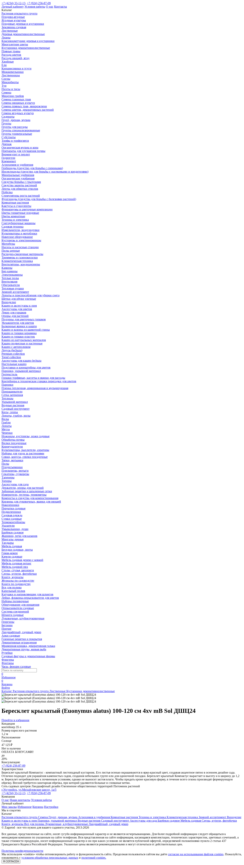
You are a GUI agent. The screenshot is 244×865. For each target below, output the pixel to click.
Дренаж (7, 144)
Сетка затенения (12, 395)
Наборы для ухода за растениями (23, 453)
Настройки (51, 806)
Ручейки (7, 652)
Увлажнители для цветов (18, 322)
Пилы (5, 463)
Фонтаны (8, 663)
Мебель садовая (12, 546)
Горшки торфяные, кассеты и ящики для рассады (33, 377)
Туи (4, 85)
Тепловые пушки (13, 288)
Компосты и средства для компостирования (30, 498)
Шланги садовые (13, 615)
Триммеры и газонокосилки (20, 257)
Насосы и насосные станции (20, 247)
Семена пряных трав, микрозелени (24, 106)
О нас (49, 6)
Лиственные (10, 30)
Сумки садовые (12, 518)
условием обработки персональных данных (49, 857)
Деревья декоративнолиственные (23, 34)
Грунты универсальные (17, 133)
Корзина (37, 806)
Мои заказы (9, 806)
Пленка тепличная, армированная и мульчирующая (35, 388)
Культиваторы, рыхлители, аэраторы (25, 450)
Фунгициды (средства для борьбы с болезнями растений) (39, 199)
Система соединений (15, 611)
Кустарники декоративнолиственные (26, 47)
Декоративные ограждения (19, 642)
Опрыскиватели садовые (18, 608)
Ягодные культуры (14, 20)
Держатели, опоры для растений (23, 487)
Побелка (7, 192)
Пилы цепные (11, 250)
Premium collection (13, 353)
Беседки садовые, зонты (17, 549)
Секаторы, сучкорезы (15, 474)
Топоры (7, 481)
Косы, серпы (10, 412)
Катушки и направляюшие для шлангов (27, 594)
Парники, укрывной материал (21, 371)
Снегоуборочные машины (18, 223)
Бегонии (7, 625)
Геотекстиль (9, 374)
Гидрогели (8, 157)
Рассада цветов (11, 54)
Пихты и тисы (11, 89)
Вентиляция (9, 281)
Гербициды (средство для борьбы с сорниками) (32, 168)
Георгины (8, 621)
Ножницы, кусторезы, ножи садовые (26, 436)
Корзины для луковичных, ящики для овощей (31, 501)
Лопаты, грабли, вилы (16, 415)
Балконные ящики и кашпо (19, 326)
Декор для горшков (14, 312)
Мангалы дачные (13, 539)
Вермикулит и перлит (16, 154)
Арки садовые (11, 635)
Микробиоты (10, 82)
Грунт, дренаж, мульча (16, 120)
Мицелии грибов (13, 96)
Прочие (6, 628)
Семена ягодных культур (18, 113)
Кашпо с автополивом (16, 346)
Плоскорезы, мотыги (15, 470)
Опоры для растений (15, 316)
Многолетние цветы (15, 44)
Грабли (6, 422)
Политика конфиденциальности (22, 850)
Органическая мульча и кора (20, 147)
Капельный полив (13, 591)
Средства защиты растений (19, 185)
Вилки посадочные (14, 443)
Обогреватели (11, 285)
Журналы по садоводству (18, 580)
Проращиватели (12, 391)
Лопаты (7, 426)
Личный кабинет (13, 6)
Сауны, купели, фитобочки (19, 573)
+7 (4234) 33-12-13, (14, 3)
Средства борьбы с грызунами (21, 182)
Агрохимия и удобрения (17, 164)
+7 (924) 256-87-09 (39, 3)
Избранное (25, 806)
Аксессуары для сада (15, 484)
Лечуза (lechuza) (12, 350)
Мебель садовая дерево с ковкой (22, 560)
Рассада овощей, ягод (15, 58)
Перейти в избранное (15, 720)
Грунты (6, 123)
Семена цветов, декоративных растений (28, 109)
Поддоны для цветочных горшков (24, 319)
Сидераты (8, 116)
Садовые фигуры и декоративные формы (28, 656)
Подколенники (11, 511)
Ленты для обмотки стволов (20, 188)
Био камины (10, 271)
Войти (6, 687)
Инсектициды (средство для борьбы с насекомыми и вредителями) (45, 171)
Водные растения (13, 405)
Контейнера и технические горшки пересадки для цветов (39, 381)
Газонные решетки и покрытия (22, 639)
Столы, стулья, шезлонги (18, 570)
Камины (7, 267)
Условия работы (34, 6)
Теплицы (7, 398)
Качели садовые (12, 556)
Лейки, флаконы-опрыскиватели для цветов (30, 597)
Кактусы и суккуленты (16, 206)
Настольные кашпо (14, 364)
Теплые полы (10, 278)
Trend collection (11, 357)
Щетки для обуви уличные (19, 298)
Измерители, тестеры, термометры (24, 494)
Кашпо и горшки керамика (19, 333)
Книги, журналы (12, 577)
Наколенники (10, 505)
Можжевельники (13, 72)
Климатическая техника (17, 261)
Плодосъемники (12, 467)
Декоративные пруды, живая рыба (24, 649)
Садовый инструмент (16, 408)
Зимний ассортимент (15, 291)
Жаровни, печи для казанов (19, 536)
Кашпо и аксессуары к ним (19, 305)
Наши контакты (20, 800)
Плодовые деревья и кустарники (23, 23)
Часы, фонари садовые (16, 666)
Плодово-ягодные (13, 17)
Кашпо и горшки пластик (18, 336)
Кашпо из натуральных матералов (24, 340)
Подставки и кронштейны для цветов (26, 367)
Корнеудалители (12, 446)
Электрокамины (12, 274)
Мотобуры (8, 243)
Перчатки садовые (14, 508)
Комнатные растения (15, 202)
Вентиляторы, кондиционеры (21, 264)
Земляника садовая (14, 27)
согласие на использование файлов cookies (195, 854)
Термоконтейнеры (13, 522)
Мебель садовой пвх (15, 566)
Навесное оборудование (17, 236)
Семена (6, 92)
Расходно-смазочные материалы (22, 254)
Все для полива (12, 587)
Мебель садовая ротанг (16, 563)
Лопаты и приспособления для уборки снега (30, 295)
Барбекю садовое (13, 532)
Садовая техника (12, 226)
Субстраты (9, 137)
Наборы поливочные (15, 601)
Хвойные (8, 61)
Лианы (6, 37)
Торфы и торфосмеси (15, 140)
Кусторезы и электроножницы (21, 240)
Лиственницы (11, 75)
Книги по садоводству (16, 584)
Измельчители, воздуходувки (20, 230)
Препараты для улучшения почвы (23, 151)
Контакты (60, 6)
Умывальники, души (15, 529)
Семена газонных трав (16, 99)
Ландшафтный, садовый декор (21, 632)
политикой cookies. (93, 857)
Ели (4, 65)
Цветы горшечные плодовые (20, 212)
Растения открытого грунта (19, 13)
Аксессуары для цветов (17, 309)
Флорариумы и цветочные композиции (27, 209)
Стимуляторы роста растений (21, 195)
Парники (7, 384)
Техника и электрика (15, 219)
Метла (6, 429)
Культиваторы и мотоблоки (19, 233)
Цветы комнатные (13, 216)
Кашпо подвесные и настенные (22, 343)
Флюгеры (8, 659)
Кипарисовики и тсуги (16, 68)
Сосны (6, 78)
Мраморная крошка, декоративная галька (28, 646)
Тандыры (8, 542)
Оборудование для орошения (20, 604)
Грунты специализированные (21, 130)
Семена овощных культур (18, 102)
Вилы (5, 419)
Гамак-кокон (10, 553)
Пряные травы (11, 51)
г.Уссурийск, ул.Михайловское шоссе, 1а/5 (29, 789)
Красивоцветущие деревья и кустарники (28, 41)
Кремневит (9, 161)
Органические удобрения (18, 178)
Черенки (7, 432)
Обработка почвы (13, 439)
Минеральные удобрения (18, 175)
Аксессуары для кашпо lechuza (21, 360)
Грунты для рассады (15, 127)
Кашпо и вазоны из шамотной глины (26, 329)
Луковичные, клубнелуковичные (23, 618)
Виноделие (9, 302)
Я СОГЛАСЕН (11, 861)
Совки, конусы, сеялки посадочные (25, 456)
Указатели (8, 525)
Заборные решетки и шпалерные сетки (27, 491)
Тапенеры (8, 477)
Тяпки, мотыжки (12, 460)
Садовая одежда (12, 515)
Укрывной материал (15, 401)
